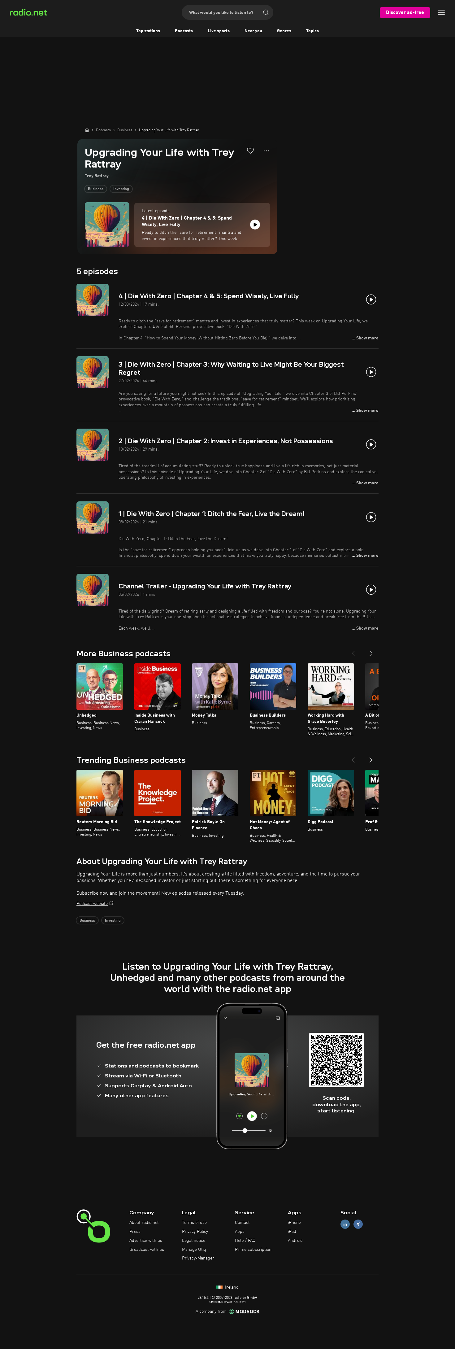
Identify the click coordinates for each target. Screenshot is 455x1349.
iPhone (294, 1222)
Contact (242, 1222)
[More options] (266, 151)
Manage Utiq (194, 1249)
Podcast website (92, 904)
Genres (284, 31)
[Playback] (255, 224)
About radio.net (144, 1222)
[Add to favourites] (250, 150)
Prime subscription (253, 1249)
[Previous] (353, 651)
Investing (121, 189)
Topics (312, 31)
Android (295, 1240)
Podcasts (184, 31)
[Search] (266, 12)
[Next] (371, 651)
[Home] (86, 130)
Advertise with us (145, 1240)
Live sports (219, 31)
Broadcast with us (146, 1249)
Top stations (148, 31)
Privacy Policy (195, 1231)
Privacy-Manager (198, 1258)
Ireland (231, 1287)
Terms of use (194, 1222)
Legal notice (193, 1240)
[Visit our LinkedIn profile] (345, 1224)
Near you (253, 31)
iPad (292, 1231)
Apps (240, 1231)
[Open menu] (441, 12)
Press (135, 1231)
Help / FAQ (245, 1240)
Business (95, 189)
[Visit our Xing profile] (358, 1224)
